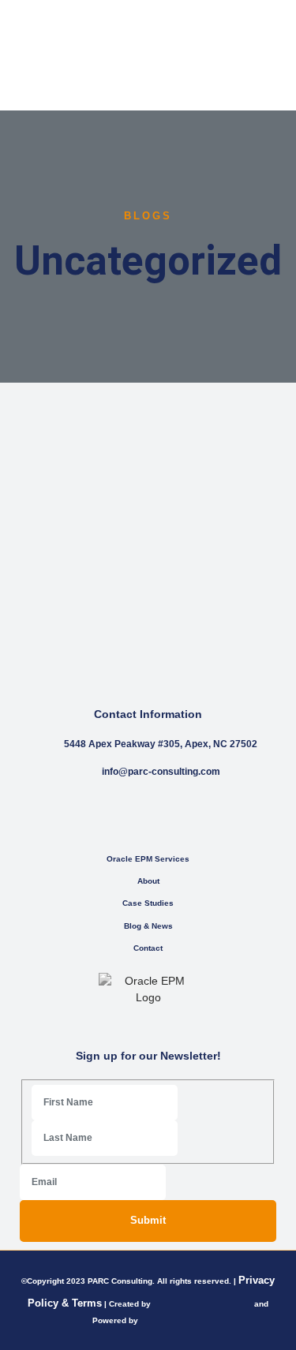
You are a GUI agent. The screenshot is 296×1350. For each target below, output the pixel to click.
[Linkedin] (164, 816)
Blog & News (148, 926)
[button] (273, 56)
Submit (148, 1220)
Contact (148, 948)
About (148, 881)
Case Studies (148, 903)
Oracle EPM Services (148, 859)
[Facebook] (132, 816)
